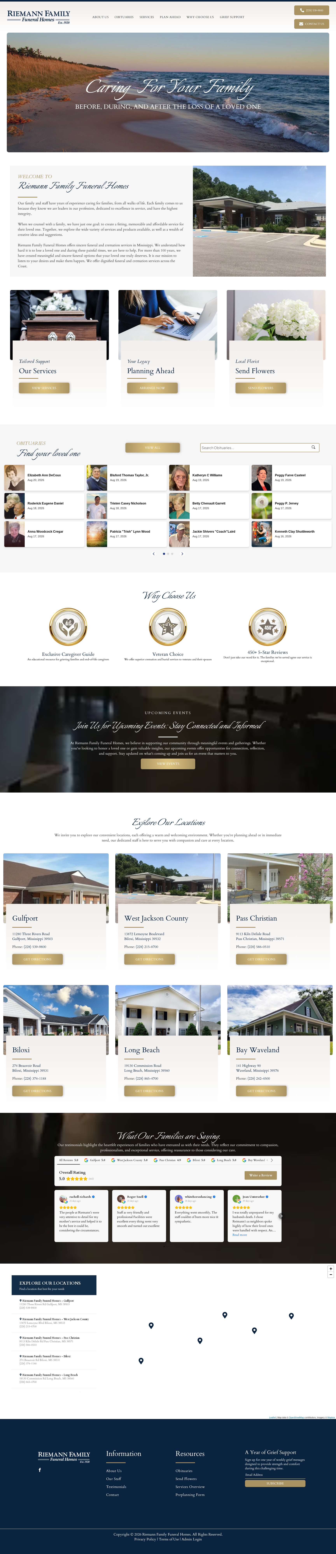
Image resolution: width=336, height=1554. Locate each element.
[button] (164, 554)
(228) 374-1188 (35, 1078)
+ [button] (331, 1268)
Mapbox (331, 1417)
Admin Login (192, 1539)
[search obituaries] (315, 447)
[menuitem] (100, 17)
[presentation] (153, 553)
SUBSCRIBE (275, 1483)
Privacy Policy (145, 1539)
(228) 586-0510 (259, 946)
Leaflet (272, 1417)
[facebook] (40, 1470)
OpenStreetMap (296, 1417)
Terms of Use (169, 1539)
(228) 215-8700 (147, 946)
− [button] (331, 1274)
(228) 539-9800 (35, 946)
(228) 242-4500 (259, 1078)
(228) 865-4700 (147, 1078)
